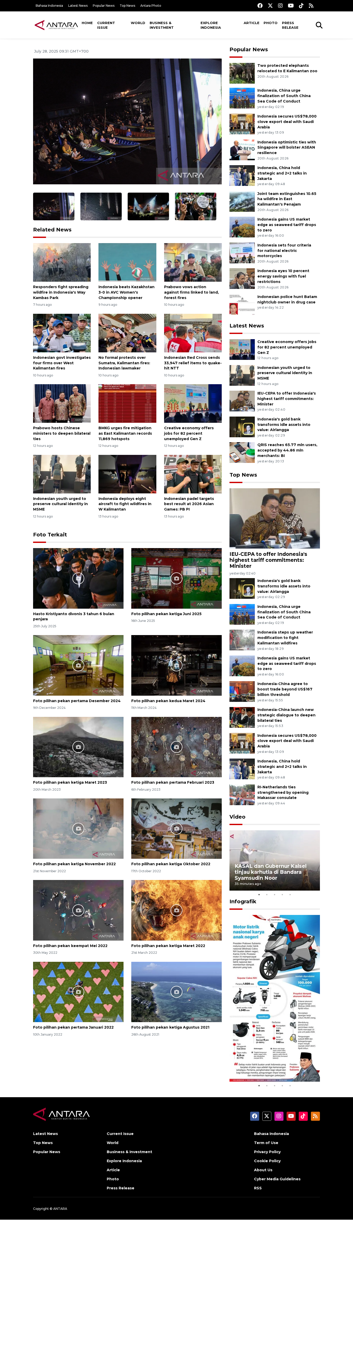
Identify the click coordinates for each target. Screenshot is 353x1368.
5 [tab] (290, 894)
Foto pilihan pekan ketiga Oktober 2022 (170, 864)
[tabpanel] (274, 860)
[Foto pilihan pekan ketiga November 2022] (78, 828)
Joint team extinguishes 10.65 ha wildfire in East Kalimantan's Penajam (286, 199)
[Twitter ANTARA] (270, 5)
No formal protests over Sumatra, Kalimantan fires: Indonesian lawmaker (124, 363)
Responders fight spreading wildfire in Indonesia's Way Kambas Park (60, 292)
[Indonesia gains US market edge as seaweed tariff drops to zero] (242, 226)
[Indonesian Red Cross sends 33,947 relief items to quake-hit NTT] (193, 332)
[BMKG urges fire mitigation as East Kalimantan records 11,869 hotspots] (127, 403)
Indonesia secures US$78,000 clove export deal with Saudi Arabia (287, 121)
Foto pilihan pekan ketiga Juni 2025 (166, 614)
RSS (258, 1188)
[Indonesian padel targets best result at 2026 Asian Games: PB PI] (193, 473)
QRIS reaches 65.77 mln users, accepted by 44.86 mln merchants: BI (287, 450)
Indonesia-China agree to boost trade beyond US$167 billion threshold (284, 689)
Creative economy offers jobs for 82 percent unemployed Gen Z (189, 433)
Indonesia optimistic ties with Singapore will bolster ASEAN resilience (286, 147)
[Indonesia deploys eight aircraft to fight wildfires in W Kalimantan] (127, 473)
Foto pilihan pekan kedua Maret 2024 (168, 700)
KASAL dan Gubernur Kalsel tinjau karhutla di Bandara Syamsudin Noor (270, 872)
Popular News (103, 6)
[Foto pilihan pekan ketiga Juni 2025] (176, 578)
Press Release (290, 25)
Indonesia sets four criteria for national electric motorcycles (284, 250)
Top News (127, 6)
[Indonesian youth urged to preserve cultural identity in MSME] (62, 473)
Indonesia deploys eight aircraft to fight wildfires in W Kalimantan (124, 504)
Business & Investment (162, 25)
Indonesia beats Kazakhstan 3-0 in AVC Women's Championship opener (126, 292)
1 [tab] (259, 894)
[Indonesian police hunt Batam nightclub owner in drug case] (242, 304)
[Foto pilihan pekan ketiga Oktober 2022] (176, 828)
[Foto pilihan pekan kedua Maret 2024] (176, 665)
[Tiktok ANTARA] (301, 5)
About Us (263, 1170)
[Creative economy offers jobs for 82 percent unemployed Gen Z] (193, 403)
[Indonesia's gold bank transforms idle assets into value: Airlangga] (242, 426)
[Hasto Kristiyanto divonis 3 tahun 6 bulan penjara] (78, 578)
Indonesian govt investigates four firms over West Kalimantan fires (62, 363)
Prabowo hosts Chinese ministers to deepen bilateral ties (61, 433)
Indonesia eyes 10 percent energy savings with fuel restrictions (283, 276)
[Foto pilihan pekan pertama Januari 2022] (78, 991)
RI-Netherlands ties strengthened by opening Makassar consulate (283, 792)
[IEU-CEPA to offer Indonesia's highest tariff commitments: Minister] (242, 400)
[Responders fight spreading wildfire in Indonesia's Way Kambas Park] (62, 262)
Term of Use (266, 1142)
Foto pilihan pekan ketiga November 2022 (74, 864)
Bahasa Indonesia (49, 6)
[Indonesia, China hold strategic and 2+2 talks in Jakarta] (242, 175)
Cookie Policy (267, 1161)
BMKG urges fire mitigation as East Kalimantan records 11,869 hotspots (125, 433)
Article (251, 23)
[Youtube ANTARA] (291, 5)
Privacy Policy (267, 1151)
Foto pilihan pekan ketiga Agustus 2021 (170, 1027)
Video (237, 817)
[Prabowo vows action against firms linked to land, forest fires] (193, 262)
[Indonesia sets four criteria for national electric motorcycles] (242, 252)
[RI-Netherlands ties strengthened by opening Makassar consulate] (242, 794)
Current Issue (106, 25)
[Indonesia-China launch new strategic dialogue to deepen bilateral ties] (242, 717)
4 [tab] (282, 894)
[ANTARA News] (56, 25)
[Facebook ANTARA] (260, 5)
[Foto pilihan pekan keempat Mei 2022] (78, 909)
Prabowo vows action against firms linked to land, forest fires (191, 292)
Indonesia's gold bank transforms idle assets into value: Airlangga (283, 424)
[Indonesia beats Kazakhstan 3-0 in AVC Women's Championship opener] (127, 262)
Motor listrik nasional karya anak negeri (270, 1066)
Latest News (78, 6)
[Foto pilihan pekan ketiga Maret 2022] (176, 909)
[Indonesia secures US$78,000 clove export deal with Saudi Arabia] (242, 123)
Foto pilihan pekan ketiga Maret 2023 (70, 782)
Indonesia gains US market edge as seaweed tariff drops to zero (286, 224)
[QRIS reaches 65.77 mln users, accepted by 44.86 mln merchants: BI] (242, 452)
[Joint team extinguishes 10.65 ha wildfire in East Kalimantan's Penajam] (242, 201)
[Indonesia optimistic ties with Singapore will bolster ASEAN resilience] (242, 149)
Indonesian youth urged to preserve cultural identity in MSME (60, 504)
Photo (271, 23)
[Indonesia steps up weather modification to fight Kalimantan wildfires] (242, 639)
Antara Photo (150, 6)
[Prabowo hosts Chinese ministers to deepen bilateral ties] (62, 403)
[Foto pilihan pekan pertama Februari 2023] (176, 746)
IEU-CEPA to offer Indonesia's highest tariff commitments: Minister (286, 398)
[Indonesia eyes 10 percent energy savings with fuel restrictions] (242, 278)
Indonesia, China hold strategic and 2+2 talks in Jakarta (282, 173)
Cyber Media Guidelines (277, 1179)
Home (87, 23)
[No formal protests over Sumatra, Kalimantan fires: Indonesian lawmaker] (127, 332)
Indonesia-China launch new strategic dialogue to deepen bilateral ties (286, 715)
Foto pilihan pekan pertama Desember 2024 (77, 700)
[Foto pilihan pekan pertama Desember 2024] (78, 665)
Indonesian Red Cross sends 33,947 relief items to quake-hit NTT (193, 363)
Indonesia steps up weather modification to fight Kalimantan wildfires (285, 637)
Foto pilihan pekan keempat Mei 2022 (70, 945)
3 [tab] (274, 894)
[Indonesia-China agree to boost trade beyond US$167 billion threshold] (242, 691)
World (138, 23)
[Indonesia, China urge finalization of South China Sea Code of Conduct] (242, 98)
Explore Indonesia (211, 25)
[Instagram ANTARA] (280, 5)
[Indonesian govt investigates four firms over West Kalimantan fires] (62, 332)
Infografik (242, 901)
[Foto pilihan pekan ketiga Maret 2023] (78, 746)
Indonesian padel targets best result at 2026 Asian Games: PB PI (189, 504)
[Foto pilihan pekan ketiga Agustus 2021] (176, 991)
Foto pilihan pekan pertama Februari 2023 (172, 782)
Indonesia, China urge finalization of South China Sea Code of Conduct (284, 96)
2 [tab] (267, 894)
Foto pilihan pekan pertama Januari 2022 (73, 1027)
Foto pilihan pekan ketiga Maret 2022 (168, 945)
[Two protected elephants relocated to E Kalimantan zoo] (242, 73)
